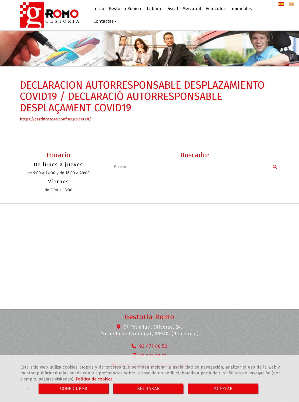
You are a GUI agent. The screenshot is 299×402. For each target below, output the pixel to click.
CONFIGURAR (73, 388)
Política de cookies (94, 379)
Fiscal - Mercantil (184, 8)
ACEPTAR (223, 388)
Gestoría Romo (124, 8)
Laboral (155, 8)
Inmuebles (241, 8)
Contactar (104, 21)
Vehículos (216, 8)
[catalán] (293, 4)
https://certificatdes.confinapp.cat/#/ (55, 119)
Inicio (98, 8)
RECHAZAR (148, 388)
